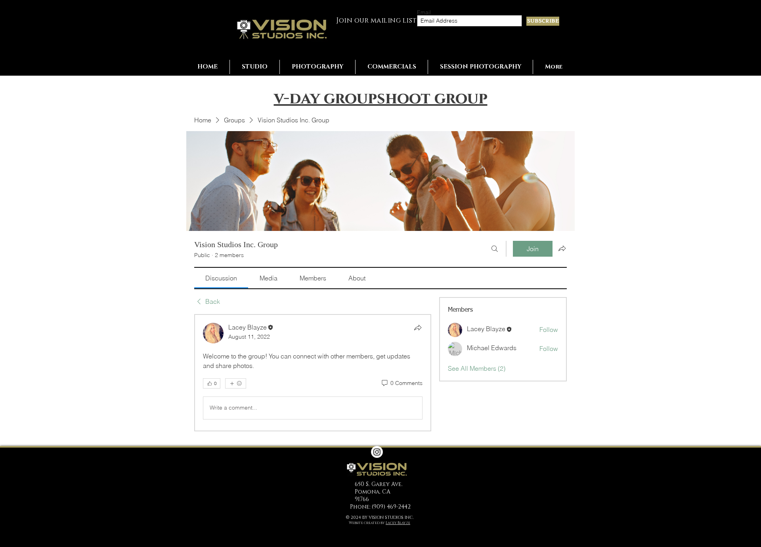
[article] (312, 372)
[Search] (494, 249)
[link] (221, 278)
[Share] (418, 327)
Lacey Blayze (398, 522)
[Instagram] (377, 452)
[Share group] (562, 248)
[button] (254, 67)
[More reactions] (235, 383)
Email (424, 12)
